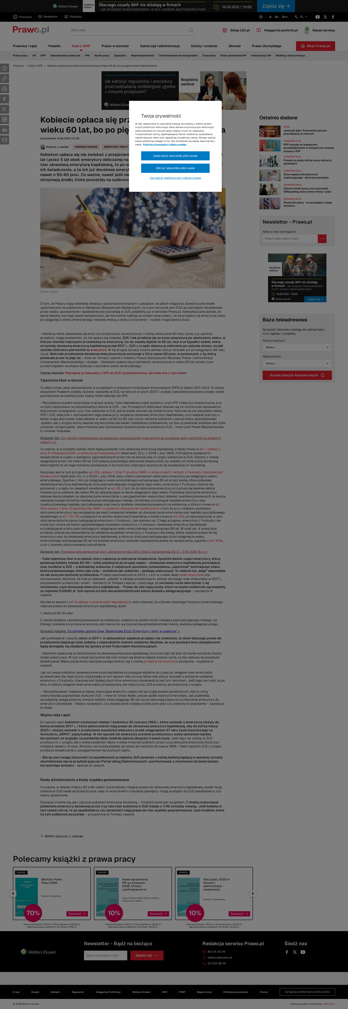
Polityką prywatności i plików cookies (164, 144)
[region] (175, 146)
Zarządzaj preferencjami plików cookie (175, 178)
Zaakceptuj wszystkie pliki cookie (175, 156)
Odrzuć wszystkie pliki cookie (175, 168)
